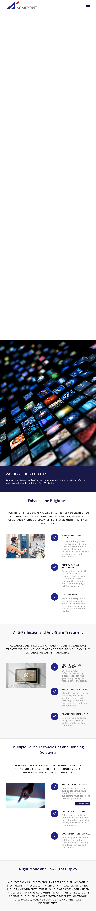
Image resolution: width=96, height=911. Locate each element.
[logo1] (21, 5)
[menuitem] (87, 5)
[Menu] (87, 5)
